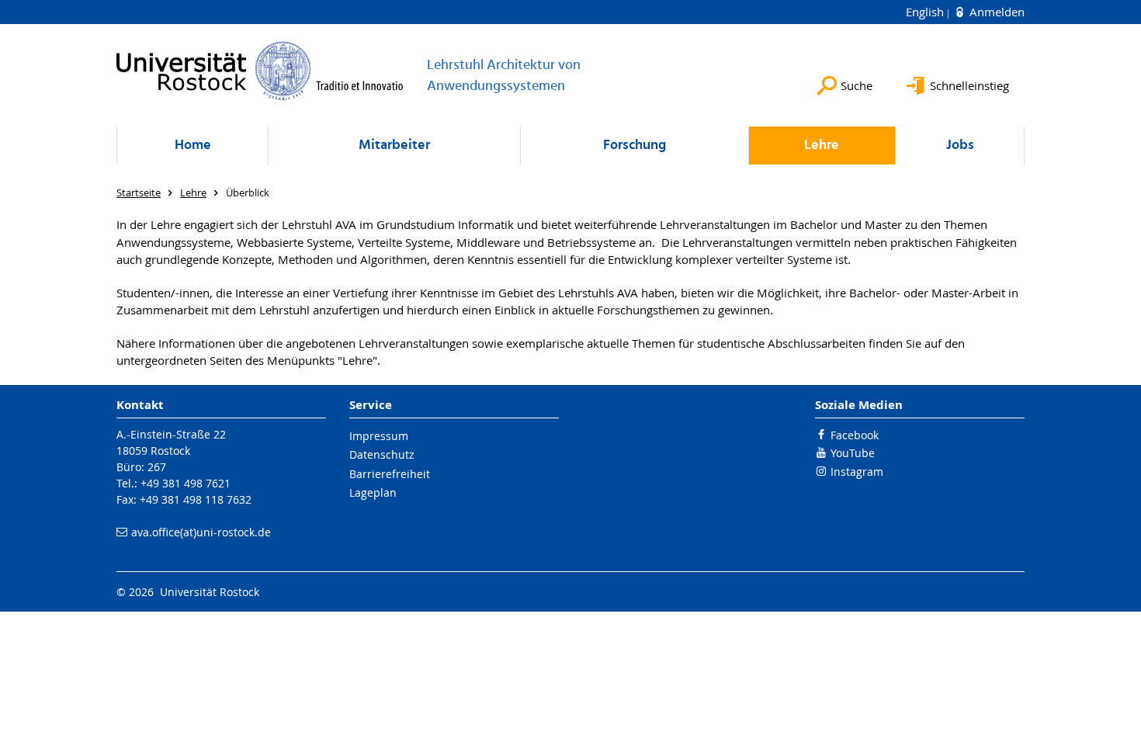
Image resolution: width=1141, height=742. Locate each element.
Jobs (960, 145)
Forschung (634, 145)
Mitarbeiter (394, 145)
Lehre (821, 145)
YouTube (853, 453)
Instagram (857, 471)
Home (193, 145)
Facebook (855, 435)
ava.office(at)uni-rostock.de (201, 532)
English (926, 11)
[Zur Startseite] (260, 71)
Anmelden (995, 11)
